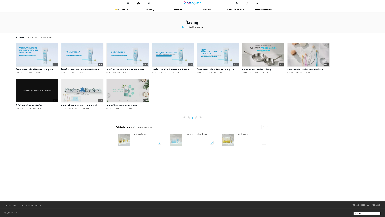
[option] (140, 139)
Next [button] (267, 127)
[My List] (236, 3)
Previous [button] (263, 127)
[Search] (257, 3)
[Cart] (149, 3)
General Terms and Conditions (30, 205)
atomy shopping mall (145, 127)
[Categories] (128, 3)
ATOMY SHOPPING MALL (360, 205)
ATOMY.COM (376, 205)
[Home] (138, 3)
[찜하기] (159, 143)
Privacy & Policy (11, 205)
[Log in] (247, 3)
